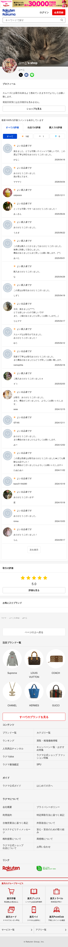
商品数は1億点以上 (11, 900)
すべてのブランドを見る (34, 717)
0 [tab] (59, 136)
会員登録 (58, 12)
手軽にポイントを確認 (56, 918)
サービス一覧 (8, 929)
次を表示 (34, 549)
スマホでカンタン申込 (11, 918)
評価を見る (34, 590)
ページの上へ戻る (34, 632)
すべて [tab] (10, 136)
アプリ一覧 (41, 929)
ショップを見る (34, 108)
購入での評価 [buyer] (55, 127)
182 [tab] (27, 136)
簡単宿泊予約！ (56, 900)
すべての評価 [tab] (12, 127)
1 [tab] (43, 136)
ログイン (44, 12)
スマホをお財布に (33, 918)
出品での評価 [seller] (34, 127)
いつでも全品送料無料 (34, 900)
